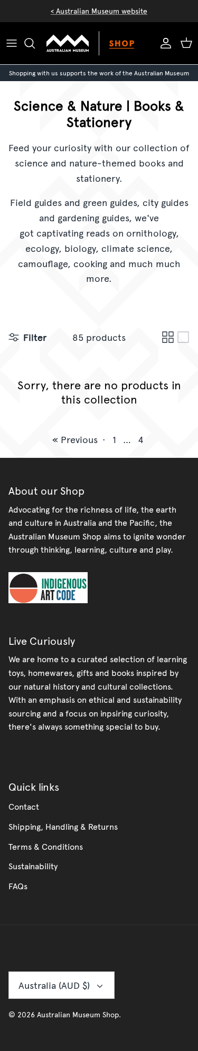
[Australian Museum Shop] (99, 43)
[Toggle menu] (11, 43)
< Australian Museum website (99, 11)
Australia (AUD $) (54, 984)
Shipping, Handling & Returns (63, 826)
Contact (23, 806)
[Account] (163, 43)
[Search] (34, 43)
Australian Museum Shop (78, 1014)
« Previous (75, 439)
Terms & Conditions (45, 846)
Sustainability (33, 865)
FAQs (17, 885)
